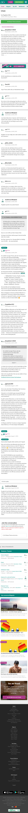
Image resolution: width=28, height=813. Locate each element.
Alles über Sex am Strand (14, 697)
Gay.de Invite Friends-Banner (14, 764)
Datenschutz (10, 719)
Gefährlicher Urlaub (5, 569)
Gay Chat (23, 797)
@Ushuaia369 (5, 439)
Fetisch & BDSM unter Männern (14, 746)
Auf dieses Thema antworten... (11, 535)
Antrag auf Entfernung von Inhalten (14, 721)
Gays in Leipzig (14, 737)
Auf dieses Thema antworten (14, 21)
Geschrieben (11, 31)
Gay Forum (10, 799)
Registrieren (19, 2)
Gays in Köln (14, 733)
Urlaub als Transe (4, 586)
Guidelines (14, 715)
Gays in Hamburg (14, 730)
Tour (14, 712)
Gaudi (14, 770)
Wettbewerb (22, 6)
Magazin (8, 6)
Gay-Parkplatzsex (14, 751)
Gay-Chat (14, 707)
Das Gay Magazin (14, 709)
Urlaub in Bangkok (5, 555)
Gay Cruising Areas (14, 749)
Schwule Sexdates (14, 745)
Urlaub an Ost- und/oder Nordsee (8, 577)
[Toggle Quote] (3, 217)
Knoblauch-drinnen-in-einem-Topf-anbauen (11, 377)
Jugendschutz (17, 719)
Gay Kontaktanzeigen (18, 799)
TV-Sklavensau (6, 587)
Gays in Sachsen (14, 736)
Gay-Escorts (14, 748)
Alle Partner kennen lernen (14, 768)
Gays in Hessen (14, 738)
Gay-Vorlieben (14, 753)
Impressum (14, 718)
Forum (2, 6)
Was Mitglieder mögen (14, 710)
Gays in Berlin (14, 728)
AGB (14, 716)
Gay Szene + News (12, 16)
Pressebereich (14, 759)
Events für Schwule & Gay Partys (14, 752)
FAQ (14, 776)
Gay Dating (14, 743)
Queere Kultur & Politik (17, 571)
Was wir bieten (17, 713)
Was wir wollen (11, 713)
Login (10, 2)
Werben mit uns (14, 762)
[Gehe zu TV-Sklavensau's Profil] (25, 586)
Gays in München (14, 734)
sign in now (8, 526)
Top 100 (15, 6)
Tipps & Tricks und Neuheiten (14, 780)
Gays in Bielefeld (14, 731)
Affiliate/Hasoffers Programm (14, 761)
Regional (14, 727)
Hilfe (14, 777)
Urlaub (2, 562)
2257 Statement (14, 722)
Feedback (14, 779)
